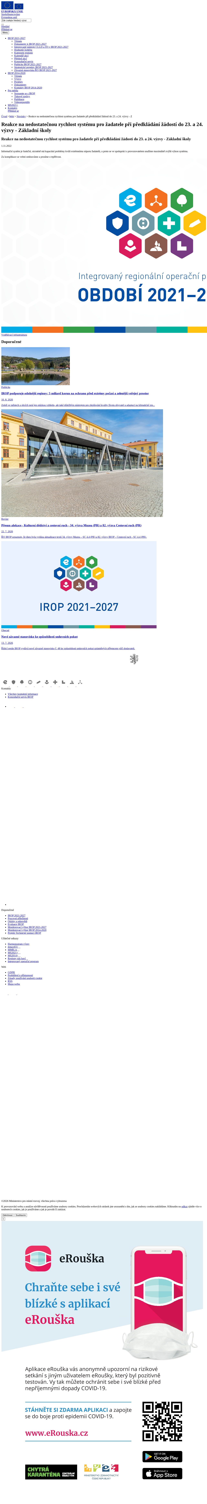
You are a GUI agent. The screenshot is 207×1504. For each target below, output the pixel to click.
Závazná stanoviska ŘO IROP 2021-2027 (35, 70)
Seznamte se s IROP (24, 93)
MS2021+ (13, 105)
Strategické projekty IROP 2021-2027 (33, 67)
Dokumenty (20, 84)
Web (11, 116)
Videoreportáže (22, 102)
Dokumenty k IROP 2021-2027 (30, 44)
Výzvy (17, 79)
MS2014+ (14, 955)
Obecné (5, 630)
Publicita (5, 387)
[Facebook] (11, 706)
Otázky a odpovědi (17, 921)
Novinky (21, 116)
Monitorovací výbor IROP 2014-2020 (27, 930)
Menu (5, 32)
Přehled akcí (20, 58)
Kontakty (12, 108)
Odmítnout (7, 1215)
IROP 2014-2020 (16, 73)
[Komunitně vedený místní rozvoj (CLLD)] (72, 685)
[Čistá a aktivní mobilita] (80, 685)
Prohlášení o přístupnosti (20, 975)
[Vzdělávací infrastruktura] (39, 685)
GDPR (11, 972)
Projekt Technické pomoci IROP (24, 933)
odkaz (184, 1206)
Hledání (5, 26)
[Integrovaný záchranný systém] (14, 685)
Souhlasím (21, 1215)
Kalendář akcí (21, 55)
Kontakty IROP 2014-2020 (28, 87)
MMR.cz (13, 949)
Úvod (4, 116)
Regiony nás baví (18, 958)
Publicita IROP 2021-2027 (27, 64)
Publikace (19, 99)
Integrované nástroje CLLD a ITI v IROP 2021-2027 (41, 47)
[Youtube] (19, 706)
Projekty (18, 81)
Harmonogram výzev (18, 944)
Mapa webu (14, 984)
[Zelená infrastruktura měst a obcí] (22, 685)
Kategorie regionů (23, 52)
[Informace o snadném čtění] (107, 904)
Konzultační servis (23, 61)
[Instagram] (26, 706)
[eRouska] (102, 1501)
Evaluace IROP (16, 924)
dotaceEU (14, 946)
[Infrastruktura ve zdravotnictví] (55, 685)
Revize (4, 519)
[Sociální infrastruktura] (47, 685)
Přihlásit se (6, 29)
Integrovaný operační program (23, 961)
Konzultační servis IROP (20, 697)
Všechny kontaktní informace (23, 694)
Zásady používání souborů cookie (25, 978)
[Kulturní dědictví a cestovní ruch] (64, 685)
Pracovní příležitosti (18, 918)
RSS (10, 981)
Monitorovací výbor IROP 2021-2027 (27, 927)
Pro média (13, 90)
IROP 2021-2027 (16, 38)
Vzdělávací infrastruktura (14, 334)
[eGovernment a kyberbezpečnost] (5, 685)
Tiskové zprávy (22, 96)
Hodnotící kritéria (23, 49)
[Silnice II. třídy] (30, 685)
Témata (18, 41)
